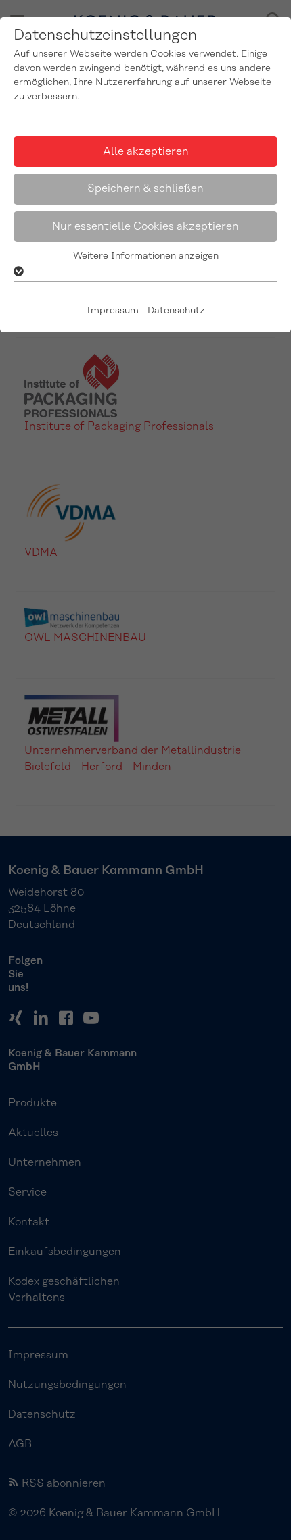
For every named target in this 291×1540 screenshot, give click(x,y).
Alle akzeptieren (146, 151)
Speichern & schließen (145, 188)
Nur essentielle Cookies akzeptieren (145, 226)
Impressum (113, 310)
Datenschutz (176, 310)
